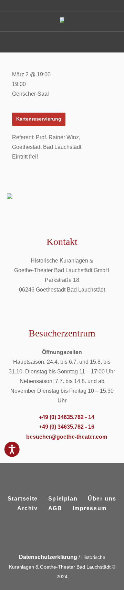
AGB (55, 508)
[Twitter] (69, 535)
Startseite (23, 499)
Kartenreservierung (38, 119)
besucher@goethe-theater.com (66, 437)
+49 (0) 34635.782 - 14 (66, 417)
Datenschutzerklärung (48, 557)
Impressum (90, 508)
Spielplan (63, 499)
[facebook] (53, 535)
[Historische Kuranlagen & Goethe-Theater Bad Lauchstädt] (62, 21)
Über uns (102, 499)
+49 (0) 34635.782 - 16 (66, 427)
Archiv (27, 508)
